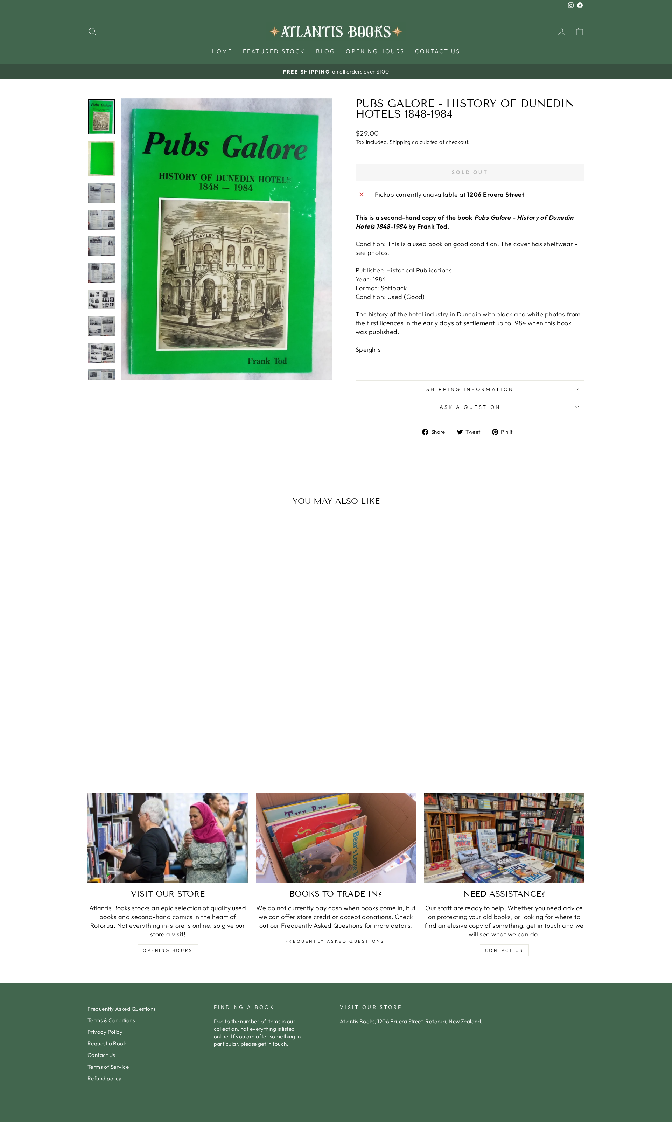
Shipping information (470, 389)
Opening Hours (375, 51)
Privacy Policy (105, 1032)
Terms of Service (108, 1067)
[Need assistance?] (504, 838)
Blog (326, 51)
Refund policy (105, 1078)
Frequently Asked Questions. (336, 941)
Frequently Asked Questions (122, 1008)
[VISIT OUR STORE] (168, 838)
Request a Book (107, 1043)
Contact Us (437, 51)
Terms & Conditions (111, 1020)
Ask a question (470, 407)
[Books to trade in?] (336, 838)
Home (222, 51)
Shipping (400, 142)
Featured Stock (274, 51)
